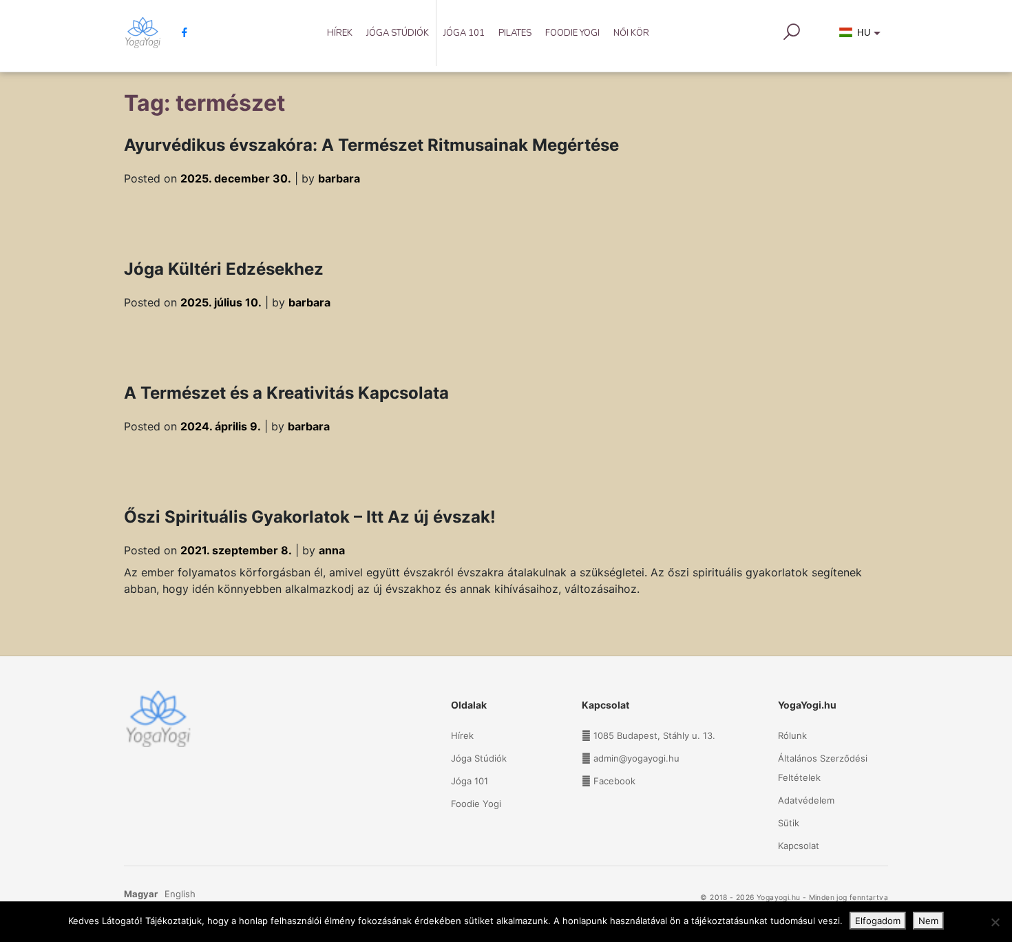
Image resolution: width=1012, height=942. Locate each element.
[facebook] (179, 32)
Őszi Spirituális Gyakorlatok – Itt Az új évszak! (310, 517)
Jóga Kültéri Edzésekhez (224, 269)
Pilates (514, 33)
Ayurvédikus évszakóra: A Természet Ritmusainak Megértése (371, 145)
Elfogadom (877, 920)
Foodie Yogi (572, 33)
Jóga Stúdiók (397, 33)
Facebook (614, 780)
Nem (928, 920)
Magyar (141, 893)
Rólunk (792, 735)
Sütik (788, 822)
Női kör (631, 33)
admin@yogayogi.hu (636, 758)
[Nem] (995, 922)
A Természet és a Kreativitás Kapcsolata (286, 393)
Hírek (339, 33)
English (180, 893)
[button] (862, 35)
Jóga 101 (464, 33)
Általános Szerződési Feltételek (822, 768)
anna (332, 550)
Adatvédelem (806, 800)
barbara (339, 178)
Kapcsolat (798, 845)
